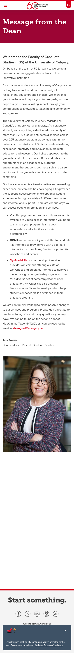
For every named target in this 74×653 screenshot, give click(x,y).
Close (65, 633)
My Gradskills (18, 260)
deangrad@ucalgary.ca (28, 328)
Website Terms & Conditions (49, 645)
